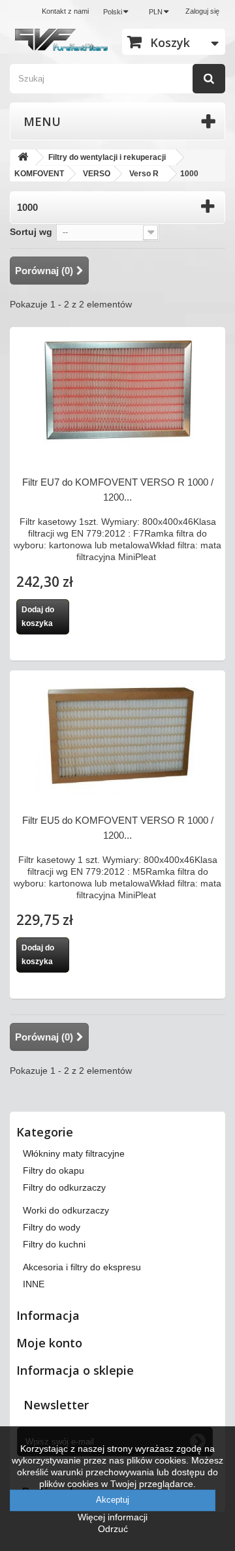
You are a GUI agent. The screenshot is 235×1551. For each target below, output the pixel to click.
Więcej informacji (113, 1517)
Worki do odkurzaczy (66, 1210)
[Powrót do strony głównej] (22, 157)
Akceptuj (112, 1500)
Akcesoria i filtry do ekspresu (82, 1267)
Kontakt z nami (65, 11)
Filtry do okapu (53, 1170)
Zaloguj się (202, 11)
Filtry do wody (51, 1227)
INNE (33, 1284)
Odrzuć (113, 1529)
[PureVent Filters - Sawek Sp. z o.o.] (61, 40)
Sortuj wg (31, 232)
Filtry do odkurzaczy (64, 1187)
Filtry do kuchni (54, 1244)
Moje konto (49, 1343)
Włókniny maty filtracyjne (74, 1153)
